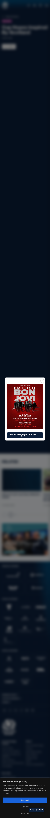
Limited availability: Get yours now (23, 435)
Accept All (25, 800)
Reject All (25, 813)
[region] (25, 798)
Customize (25, 807)
